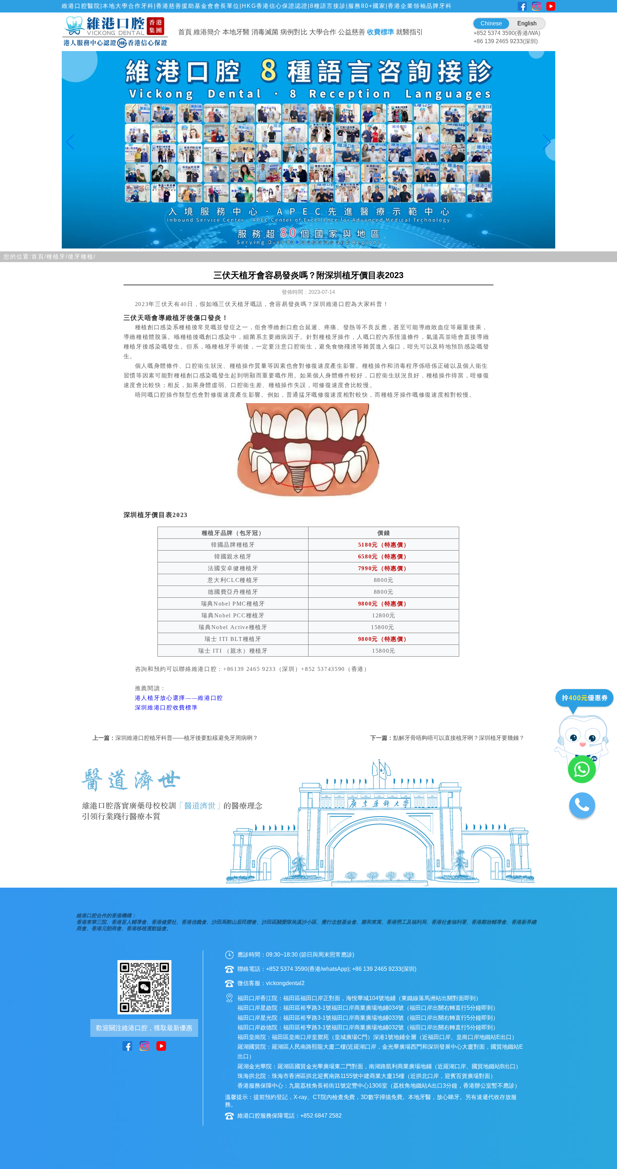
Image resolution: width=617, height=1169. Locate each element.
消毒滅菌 (265, 32)
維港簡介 (207, 32)
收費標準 (380, 32)
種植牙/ (57, 257)
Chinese (491, 23)
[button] (268, 242)
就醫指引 (409, 32)
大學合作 (322, 32)
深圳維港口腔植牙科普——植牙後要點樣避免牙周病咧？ (186, 738)
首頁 (185, 32)
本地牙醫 (236, 32)
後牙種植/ (82, 257)
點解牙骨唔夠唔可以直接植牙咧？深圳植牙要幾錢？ (459, 738)
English (527, 23)
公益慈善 (351, 32)
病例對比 (293, 32)
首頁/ (38, 257)
